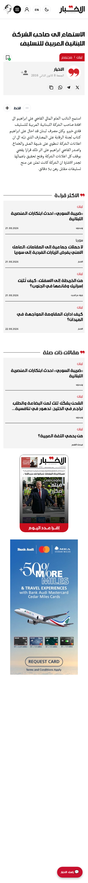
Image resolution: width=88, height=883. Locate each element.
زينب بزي (79, 228)
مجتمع (67, 57)
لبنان (79, 57)
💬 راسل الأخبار (70, 872)
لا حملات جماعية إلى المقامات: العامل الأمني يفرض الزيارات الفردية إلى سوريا (47, 249)
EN (37, 9)
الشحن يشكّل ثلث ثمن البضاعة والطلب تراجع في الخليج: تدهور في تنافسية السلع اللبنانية (48, 405)
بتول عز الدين (77, 295)
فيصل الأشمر (77, 444)
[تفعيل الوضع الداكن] (47, 9)
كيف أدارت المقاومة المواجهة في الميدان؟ (50, 316)
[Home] (72, 9)
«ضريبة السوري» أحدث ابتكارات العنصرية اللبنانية (47, 216)
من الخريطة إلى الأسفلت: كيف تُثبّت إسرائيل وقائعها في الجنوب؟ (50, 283)
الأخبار (59, 69)
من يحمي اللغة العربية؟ (60, 435)
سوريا (79, 240)
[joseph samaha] (7, 9)
